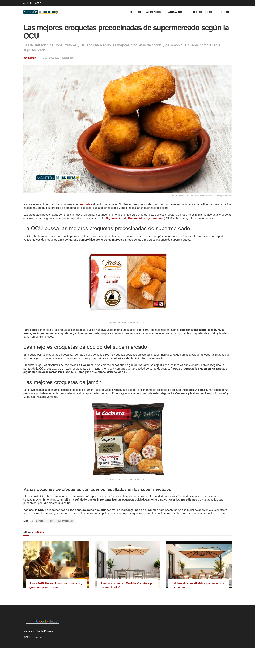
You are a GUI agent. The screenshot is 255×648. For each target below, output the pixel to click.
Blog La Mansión (44, 630)
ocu (52, 520)
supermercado (66, 520)
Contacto (27, 630)
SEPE (38, 3)
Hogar (224, 12)
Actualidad (176, 12)
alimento (41, 520)
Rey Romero (30, 57)
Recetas (135, 12)
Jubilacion (28, 3)
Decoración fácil (202, 12)
